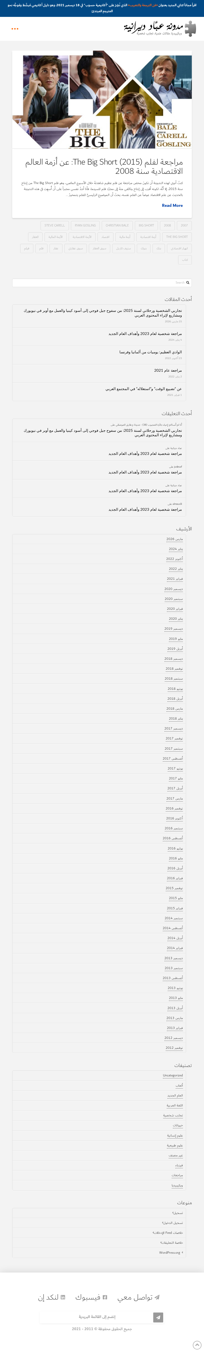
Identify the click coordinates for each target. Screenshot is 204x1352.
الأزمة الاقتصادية (82, 236)
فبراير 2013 (175, 1028)
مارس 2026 (174, 539)
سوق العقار (99, 248)
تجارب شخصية (173, 1115)
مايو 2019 (176, 639)
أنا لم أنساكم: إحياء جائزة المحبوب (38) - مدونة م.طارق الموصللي (149, 424)
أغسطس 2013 (173, 978)
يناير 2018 (176, 718)
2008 (167, 225)
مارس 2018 (174, 708)
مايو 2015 (176, 898)
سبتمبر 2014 (174, 918)
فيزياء (179, 1165)
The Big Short (177, 236)
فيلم (26, 248)
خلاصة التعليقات (172, 1242)
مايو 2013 (176, 998)
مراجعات (177, 1175)
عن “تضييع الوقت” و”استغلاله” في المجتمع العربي (143, 389)
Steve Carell (55, 225)
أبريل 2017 (175, 788)
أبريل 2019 (175, 649)
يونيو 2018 (175, 689)
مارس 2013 (174, 1018)
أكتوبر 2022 (174, 559)
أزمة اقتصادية (148, 236)
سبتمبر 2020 (174, 599)
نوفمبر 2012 (174, 1048)
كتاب (185, 259)
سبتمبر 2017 (174, 748)
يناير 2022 (176, 569)
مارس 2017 (174, 798)
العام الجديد (175, 1095)
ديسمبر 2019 (173, 628)
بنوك (144, 248)
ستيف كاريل (123, 248)
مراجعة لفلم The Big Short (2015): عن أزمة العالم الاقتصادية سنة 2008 (104, 166)
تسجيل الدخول (173, 1223)
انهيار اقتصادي (179, 248)
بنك (158, 248)
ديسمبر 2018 (173, 658)
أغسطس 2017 (173, 758)
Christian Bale (117, 225)
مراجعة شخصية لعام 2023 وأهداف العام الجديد (145, 334)
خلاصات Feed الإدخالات (168, 1233)
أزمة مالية (124, 236)
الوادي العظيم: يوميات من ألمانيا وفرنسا (150, 352)
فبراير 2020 (175, 609)
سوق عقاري (75, 248)
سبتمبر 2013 (174, 968)
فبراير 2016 (175, 878)
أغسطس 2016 (173, 838)
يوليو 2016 (175, 848)
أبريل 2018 (175, 698)
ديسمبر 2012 (173, 1038)
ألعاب (179, 1085)
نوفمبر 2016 (174, 808)
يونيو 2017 (175, 768)
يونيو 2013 (175, 988)
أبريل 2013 (175, 1008)
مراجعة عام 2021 (168, 370)
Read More (172, 206)
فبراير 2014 (175, 948)
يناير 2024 (176, 549)
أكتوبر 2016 (174, 818)
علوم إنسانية (175, 1135)
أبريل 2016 (175, 868)
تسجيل (178, 1213)
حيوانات (178, 1125)
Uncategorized (173, 1075)
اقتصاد (105, 236)
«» (143, 5)
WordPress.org (169, 1252)
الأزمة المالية (56, 236)
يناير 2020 (176, 618)
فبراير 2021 (175, 579)
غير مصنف (176, 1155)
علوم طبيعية (175, 1145)
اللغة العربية (175, 1105)
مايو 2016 (176, 858)
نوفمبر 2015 (174, 888)
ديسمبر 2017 (173, 728)
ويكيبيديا (177, 1185)
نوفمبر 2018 (174, 668)
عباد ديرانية (176, 448)
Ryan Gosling (85, 225)
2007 (184, 225)
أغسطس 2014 (173, 928)
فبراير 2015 (175, 908)
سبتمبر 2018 (174, 678)
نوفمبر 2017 (174, 738)
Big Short (146, 225)
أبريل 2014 (175, 938)
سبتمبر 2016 (174, 828)
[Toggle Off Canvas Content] (15, 29)
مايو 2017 (176, 778)
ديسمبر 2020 (173, 589)
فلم (41, 248)
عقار (55, 248)
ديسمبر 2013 (173, 958)
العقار (35, 236)
